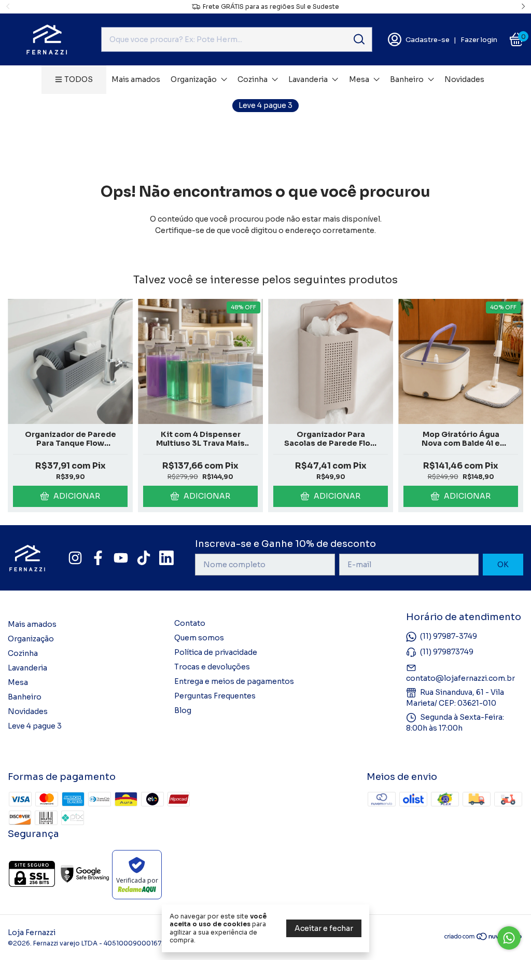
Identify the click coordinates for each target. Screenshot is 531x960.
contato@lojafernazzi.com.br (460, 678)
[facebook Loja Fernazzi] (98, 558)
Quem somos (199, 637)
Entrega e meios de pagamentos (234, 681)
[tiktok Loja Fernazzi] (143, 558)
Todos (78, 79)
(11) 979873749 (446, 651)
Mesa (359, 79)
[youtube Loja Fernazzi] (120, 558)
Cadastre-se (428, 39)
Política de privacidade (215, 652)
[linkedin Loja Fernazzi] (166, 558)
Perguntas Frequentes (215, 696)
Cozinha (252, 79)
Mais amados (135, 79)
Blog (182, 710)
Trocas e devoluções (212, 666)
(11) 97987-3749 (448, 636)
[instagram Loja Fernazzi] (75, 558)
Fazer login (478, 39)
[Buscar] (358, 39)
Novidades (464, 79)
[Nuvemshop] (483, 938)
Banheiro (407, 79)
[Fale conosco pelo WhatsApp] (509, 938)
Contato (189, 623)
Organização (194, 79)
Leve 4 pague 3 (265, 105)
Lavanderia (308, 79)
